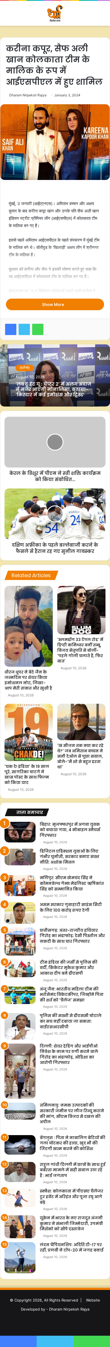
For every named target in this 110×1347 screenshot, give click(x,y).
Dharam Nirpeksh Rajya (28, 95)
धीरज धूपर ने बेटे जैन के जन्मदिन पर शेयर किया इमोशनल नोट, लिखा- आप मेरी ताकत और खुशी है (28, 680)
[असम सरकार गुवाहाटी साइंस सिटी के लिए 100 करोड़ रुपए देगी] (20, 913)
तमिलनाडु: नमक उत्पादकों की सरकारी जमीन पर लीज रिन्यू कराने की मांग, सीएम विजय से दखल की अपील (72, 1113)
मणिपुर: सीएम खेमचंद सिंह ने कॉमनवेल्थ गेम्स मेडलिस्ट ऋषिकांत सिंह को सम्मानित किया (72, 883)
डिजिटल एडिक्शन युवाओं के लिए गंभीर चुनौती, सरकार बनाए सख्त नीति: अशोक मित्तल (69, 856)
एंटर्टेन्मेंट (25, 368)
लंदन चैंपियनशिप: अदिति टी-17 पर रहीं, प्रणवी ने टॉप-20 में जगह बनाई (72, 1247)
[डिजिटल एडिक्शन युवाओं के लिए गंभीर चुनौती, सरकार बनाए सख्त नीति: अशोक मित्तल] (20, 857)
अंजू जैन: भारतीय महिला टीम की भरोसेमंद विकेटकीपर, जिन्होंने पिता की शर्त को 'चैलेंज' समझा (72, 994)
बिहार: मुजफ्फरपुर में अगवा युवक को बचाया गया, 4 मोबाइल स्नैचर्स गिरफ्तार (70, 830)
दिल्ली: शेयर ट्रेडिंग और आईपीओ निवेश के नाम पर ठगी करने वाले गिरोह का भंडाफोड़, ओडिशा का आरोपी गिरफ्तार (69, 1054)
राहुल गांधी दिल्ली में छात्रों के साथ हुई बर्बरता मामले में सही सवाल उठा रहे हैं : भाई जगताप (72, 1170)
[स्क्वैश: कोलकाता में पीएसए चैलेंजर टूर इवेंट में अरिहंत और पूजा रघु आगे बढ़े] (20, 1198)
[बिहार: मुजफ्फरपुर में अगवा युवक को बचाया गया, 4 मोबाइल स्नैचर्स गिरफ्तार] (20, 832)
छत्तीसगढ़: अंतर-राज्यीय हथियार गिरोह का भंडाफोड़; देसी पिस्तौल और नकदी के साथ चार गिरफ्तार (72, 935)
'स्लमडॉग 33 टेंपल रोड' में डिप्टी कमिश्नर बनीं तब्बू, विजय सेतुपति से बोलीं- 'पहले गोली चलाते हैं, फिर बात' (80, 650)
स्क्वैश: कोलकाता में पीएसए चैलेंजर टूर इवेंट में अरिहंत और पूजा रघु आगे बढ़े (71, 1196)
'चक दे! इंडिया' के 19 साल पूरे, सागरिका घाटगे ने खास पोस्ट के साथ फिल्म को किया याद (27, 774)
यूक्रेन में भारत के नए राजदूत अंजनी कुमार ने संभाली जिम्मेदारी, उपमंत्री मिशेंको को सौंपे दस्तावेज (71, 1223)
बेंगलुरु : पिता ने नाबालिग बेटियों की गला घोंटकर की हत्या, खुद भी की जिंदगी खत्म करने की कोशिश (72, 1143)
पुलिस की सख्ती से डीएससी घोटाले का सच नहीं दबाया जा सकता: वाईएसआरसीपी (71, 1021)
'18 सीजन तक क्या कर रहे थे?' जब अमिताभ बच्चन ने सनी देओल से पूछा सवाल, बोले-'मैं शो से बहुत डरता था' (80, 756)
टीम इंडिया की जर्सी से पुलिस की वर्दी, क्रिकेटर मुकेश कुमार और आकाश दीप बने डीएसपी (68, 967)
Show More (53, 304)
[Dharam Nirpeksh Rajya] (55, 13)
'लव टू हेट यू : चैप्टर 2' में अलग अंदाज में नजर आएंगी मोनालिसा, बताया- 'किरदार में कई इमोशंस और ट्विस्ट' (53, 389)
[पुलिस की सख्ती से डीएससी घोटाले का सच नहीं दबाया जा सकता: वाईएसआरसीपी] (20, 1026)
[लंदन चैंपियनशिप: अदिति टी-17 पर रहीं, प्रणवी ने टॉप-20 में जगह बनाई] (20, 1257)
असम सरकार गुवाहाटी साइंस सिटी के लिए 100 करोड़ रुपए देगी (71, 907)
